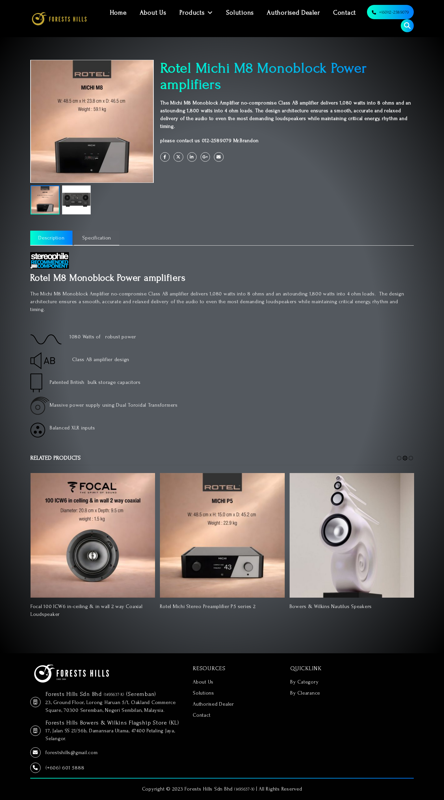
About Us (153, 12)
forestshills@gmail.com (72, 752)
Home (118, 12)
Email (218, 157)
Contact (344, 12)
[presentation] (32, 121)
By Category (304, 682)
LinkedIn (192, 157)
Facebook (165, 157)
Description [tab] (51, 238)
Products (192, 12)
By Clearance (305, 693)
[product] (93, 535)
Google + (205, 157)
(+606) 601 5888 (65, 768)
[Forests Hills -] (59, 18)
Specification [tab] (96, 238)
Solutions (240, 12)
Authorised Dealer (293, 12)
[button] (399, 458)
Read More (144, 484)
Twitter (178, 157)
